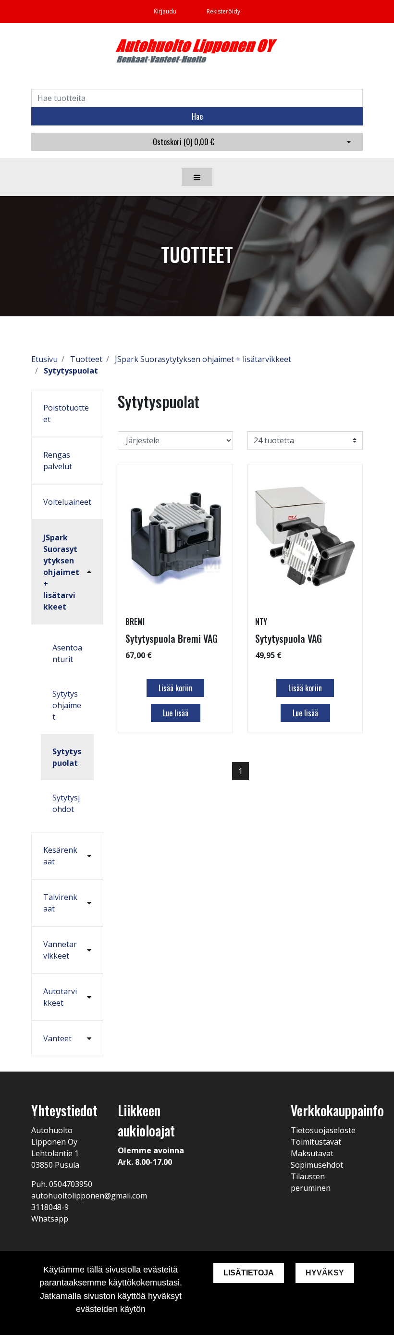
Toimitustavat (316, 1141)
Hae (197, 116)
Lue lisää (175, 713)
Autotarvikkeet (60, 997)
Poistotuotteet (66, 413)
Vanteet (57, 1038)
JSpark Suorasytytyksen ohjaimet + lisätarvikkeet (61, 572)
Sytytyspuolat (66, 757)
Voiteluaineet (67, 502)
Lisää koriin (175, 688)
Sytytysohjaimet (66, 705)
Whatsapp (49, 1218)
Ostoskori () (183, 142)
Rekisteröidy (223, 11)
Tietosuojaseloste (323, 1130)
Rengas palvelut (57, 460)
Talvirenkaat (60, 903)
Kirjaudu (166, 11)
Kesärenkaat (60, 856)
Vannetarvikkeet (60, 950)
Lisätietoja (248, 1273)
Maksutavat (312, 1153)
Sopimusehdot (317, 1165)
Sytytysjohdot (66, 803)
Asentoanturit (67, 653)
